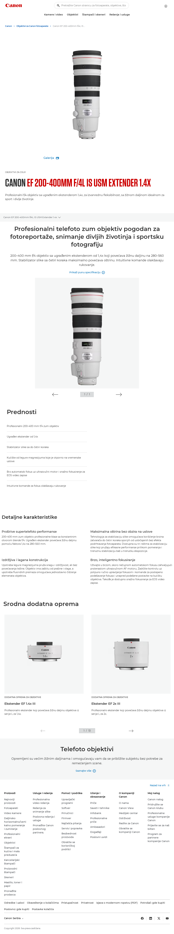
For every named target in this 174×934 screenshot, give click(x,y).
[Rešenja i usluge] (131, 14)
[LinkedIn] (150, 918)
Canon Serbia (12, 918)
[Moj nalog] (166, 6)
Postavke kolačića (43, 909)
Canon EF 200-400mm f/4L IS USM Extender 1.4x (30, 217)
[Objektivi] (79, 14)
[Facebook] (142, 918)
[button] (55, 394)
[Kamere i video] (64, 14)
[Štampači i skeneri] (106, 14)
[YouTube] (167, 918)
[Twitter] (159, 918)
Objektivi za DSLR (15, 172)
